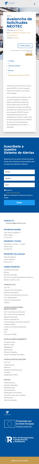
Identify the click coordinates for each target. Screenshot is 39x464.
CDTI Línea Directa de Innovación (14, 312)
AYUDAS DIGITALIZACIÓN (15, 359)
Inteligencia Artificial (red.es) (13, 370)
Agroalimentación (9, 388)
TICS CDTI (7, 362)
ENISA (6, 329)
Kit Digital (7, 372)
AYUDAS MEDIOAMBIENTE (15, 339)
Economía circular (9, 342)
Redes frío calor (9, 345)
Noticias (16, 38)
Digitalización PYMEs (11, 375)
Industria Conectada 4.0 (11, 319)
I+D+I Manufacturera (10, 297)
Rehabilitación (8, 347)
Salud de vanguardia (10, 400)
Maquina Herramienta (10, 317)
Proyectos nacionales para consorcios (16, 295)
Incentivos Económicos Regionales (15, 327)
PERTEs (7, 380)
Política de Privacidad (13, 193)
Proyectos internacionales (12, 300)
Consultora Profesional (11, 270)
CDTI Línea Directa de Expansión (14, 314)
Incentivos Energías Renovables (14, 355)
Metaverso (7, 367)
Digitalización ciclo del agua (13, 393)
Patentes (7, 302)
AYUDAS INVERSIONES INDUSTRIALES (13, 308)
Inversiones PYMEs (10, 334)
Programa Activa (9, 365)
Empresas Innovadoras (11, 292)
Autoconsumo (8, 350)
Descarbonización (9, 390)
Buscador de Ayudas (10, 275)
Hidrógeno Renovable (11, 385)
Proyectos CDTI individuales (13, 290)
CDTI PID (7, 287)
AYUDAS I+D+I (10, 285)
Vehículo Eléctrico (9, 383)
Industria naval (8, 398)
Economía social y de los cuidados (15, 395)
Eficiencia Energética (10, 352)
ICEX (5, 332)
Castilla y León (15, 280)
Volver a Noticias (25, 45)
